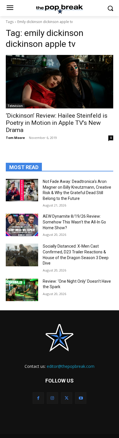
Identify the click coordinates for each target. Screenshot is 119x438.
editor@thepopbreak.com (70, 366)
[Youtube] (80, 397)
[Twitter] (66, 397)
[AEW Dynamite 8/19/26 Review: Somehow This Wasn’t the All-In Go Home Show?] (22, 225)
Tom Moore (15, 137)
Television (15, 106)
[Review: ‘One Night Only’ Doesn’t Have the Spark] (22, 290)
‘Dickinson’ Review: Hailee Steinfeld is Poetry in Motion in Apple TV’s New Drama (56, 122)
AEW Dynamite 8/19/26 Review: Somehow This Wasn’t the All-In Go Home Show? (74, 222)
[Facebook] (38, 397)
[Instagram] (52, 397)
